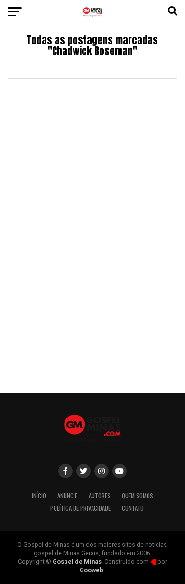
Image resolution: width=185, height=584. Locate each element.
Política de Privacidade (80, 508)
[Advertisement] (92, 286)
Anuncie (67, 495)
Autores (100, 495)
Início (39, 495)
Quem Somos (137, 495)
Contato (133, 508)
